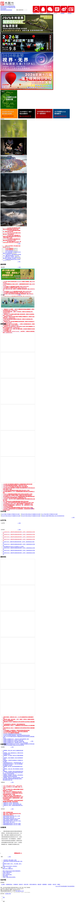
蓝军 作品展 (5, 875)
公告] (4, 245)
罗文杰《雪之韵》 (6, 873)
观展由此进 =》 (18, 853)
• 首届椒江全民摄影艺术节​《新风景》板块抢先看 (13, 740)
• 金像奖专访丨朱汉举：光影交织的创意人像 (12, 804)
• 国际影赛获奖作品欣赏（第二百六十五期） (12, 823)
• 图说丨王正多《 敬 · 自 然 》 (9, 822)
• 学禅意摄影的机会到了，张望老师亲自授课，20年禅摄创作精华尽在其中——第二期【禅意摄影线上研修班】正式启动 (13, 764)
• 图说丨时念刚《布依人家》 (9, 817)
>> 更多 (18, 243)
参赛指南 (10, 9)
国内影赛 (6, 9)
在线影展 (4, 8)
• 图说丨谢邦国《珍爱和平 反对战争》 (11, 819)
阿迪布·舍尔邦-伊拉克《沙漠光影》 (10, 866)
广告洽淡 (69, 886)
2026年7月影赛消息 (9, 250)
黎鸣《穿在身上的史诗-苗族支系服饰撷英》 (12, 870)
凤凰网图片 (44, 884)
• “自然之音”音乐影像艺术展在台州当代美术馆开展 (13, 745)
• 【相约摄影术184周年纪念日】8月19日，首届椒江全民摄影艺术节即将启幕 (18, 743)
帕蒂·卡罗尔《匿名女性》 (8, 868)
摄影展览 (11, 7)
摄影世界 (39, 884)
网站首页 (2, 6)
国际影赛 (2, 9)
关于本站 (61, 886)
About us (57, 886)
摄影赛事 (10, 6)
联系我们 (73, 886)
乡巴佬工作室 (8, 893)
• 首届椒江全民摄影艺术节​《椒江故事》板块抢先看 (13, 741)
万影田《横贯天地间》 (7, 872)
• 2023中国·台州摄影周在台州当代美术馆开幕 (12, 734)
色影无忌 (54, 884)
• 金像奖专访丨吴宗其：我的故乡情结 (10, 802)
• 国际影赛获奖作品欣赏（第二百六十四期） (12, 824)
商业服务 (65, 886)
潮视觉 (58, 884)
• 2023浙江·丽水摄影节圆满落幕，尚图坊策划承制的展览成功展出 (16, 735)
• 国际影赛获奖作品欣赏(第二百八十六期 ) (11, 818)
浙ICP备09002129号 (20, 891)
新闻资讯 (6, 6)
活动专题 (3, 7)
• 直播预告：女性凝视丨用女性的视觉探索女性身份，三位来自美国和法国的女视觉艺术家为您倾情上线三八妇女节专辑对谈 (13, 772)
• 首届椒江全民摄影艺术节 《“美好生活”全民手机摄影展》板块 (16, 738)
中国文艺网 (26, 884)
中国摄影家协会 (9, 884)
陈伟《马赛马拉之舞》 (7, 874)
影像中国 (21, 884)
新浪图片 (50, 884)
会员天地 (7, 7)
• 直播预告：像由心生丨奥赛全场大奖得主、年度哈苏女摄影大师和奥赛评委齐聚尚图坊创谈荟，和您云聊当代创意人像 (13, 778)
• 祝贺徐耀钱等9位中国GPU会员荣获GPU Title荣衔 (13, 546)
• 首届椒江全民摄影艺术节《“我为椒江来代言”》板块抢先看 (15, 742)
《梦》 (4, 867)
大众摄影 (3, 884)
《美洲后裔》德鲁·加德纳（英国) (10, 860)
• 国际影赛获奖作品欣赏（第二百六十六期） (12, 820)
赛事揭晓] (5, 227)
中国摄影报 (15, 884)
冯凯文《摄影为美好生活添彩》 (9, 877)
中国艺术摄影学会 (33, 884)
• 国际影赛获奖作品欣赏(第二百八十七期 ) (11, 816)
